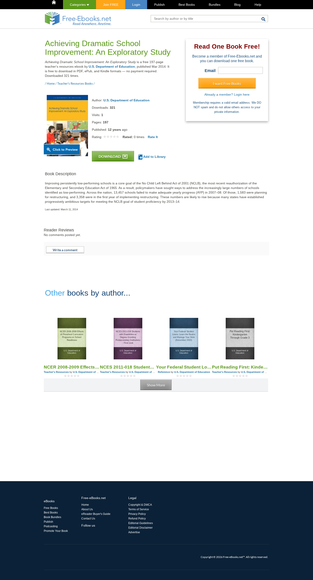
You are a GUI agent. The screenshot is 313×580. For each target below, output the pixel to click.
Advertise (134, 532)
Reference (164, 372)
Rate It (153, 137)
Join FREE (110, 4)
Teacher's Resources (56, 372)
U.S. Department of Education (112, 66)
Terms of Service (138, 509)
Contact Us (88, 518)
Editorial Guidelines (140, 523)
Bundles (214, 4)
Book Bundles (52, 517)
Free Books (51, 508)
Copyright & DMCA (140, 504)
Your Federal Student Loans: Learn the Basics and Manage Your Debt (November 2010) (184, 367)
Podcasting (51, 526)
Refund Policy (137, 518)
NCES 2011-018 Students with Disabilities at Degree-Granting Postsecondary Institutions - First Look (128, 367)
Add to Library (154, 156)
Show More (156, 385)
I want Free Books (227, 83)
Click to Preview (65, 149)
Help (258, 4)
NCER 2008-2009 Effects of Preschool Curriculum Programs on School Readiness (72, 367)
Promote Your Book (56, 531)
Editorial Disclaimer (140, 527)
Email (210, 70)
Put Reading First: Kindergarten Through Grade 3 (240, 367)
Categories (78, 4)
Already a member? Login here (227, 94)
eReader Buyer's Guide (95, 514)
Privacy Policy (137, 514)
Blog (237, 4)
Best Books (186, 4)
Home (85, 504)
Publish (159, 4)
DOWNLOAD (110, 156)
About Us (87, 509)
